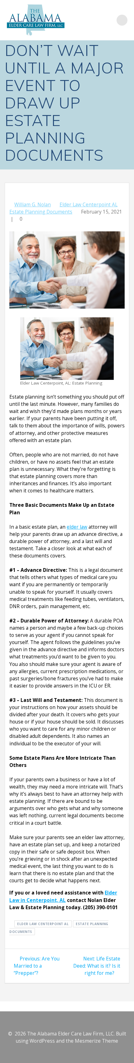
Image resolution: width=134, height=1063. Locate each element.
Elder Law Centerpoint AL (88, 204)
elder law (77, 527)
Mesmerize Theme (96, 1041)
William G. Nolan (32, 204)
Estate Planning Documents (40, 212)
